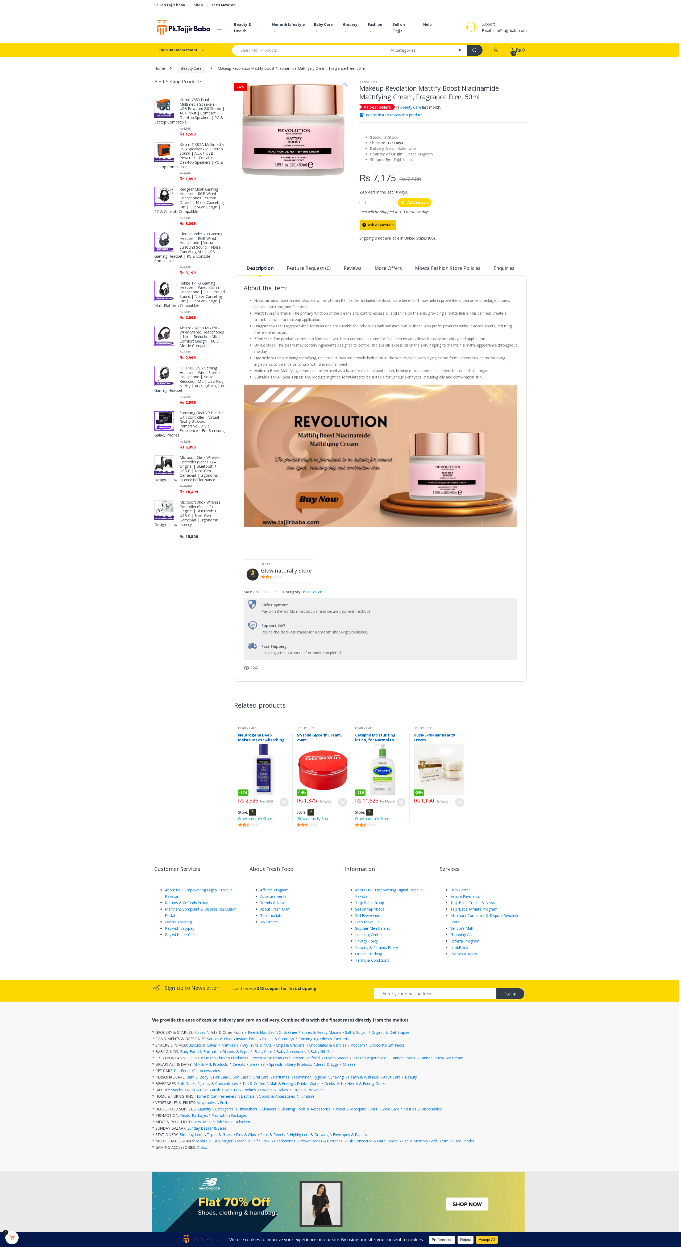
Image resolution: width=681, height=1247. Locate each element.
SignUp (510, 993)
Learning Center (368, 934)
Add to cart (418, 202)
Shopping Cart (462, 934)
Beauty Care (191, 68)
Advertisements (273, 896)
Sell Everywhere (368, 915)
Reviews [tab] (353, 268)
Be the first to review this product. (394, 114)
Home (159, 68)
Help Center (460, 889)
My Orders (269, 921)
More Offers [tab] (388, 268)
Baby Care (323, 24)
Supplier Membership (373, 928)
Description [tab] (259, 268)
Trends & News (273, 902)
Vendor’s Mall (461, 928)
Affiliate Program (274, 889)
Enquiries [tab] (503, 268)
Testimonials (271, 915)
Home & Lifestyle (288, 24)
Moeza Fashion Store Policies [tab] (447, 268)
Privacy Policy (366, 941)
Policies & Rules (463, 953)
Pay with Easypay (179, 928)
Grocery (350, 24)
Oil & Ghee (288, 1032)
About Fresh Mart (275, 909)
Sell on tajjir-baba (369, 909)
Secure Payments (465, 896)
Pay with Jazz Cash (180, 934)
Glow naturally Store (286, 570)
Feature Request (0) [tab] (309, 268)
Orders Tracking (178, 921)
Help (427, 24)
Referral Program (465, 941)
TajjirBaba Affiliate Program (473, 909)
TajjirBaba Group (369, 902)
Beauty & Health (242, 27)
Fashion (375, 24)
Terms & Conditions (372, 960)
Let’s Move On (367, 921)
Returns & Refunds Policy (186, 902)
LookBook (459, 947)
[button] (345, 85)
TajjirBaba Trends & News (472, 902)
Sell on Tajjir (399, 27)
